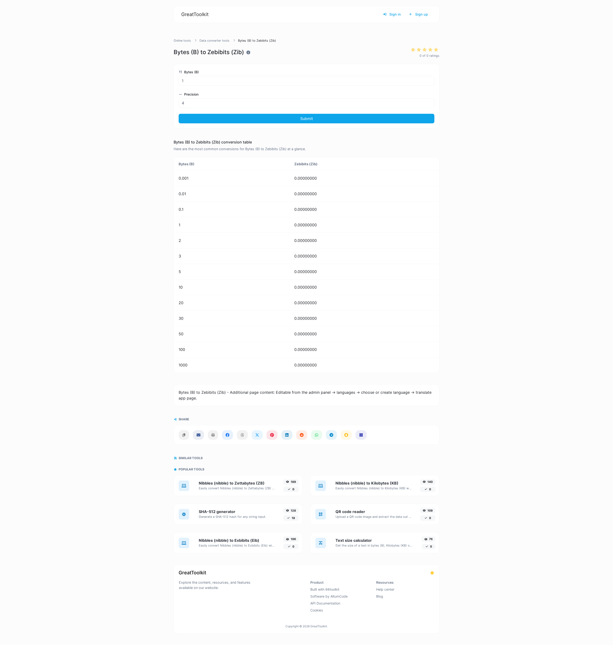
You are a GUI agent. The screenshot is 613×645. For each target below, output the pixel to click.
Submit (306, 118)
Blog (379, 596)
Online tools (182, 40)
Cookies (316, 610)
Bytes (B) (191, 72)
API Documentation (325, 603)
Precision (191, 94)
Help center (385, 589)
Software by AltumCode (329, 596)
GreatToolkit (195, 14)
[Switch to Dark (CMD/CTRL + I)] (432, 573)
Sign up (421, 14)
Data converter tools (214, 40)
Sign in (394, 14)
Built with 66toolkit (324, 589)
